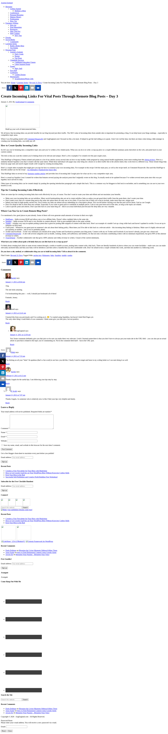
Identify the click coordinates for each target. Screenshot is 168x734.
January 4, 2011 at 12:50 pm (20, 335)
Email (4, 437)
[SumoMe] (38, 88)
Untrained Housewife (35, 139)
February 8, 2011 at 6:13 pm (15, 376)
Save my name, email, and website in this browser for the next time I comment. (32, 445)
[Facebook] (9, 88)
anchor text (37, 255)
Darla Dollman (10, 550)
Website (4, 441)
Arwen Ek (9, 555)
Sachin (13, 372)
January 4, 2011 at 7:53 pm (15, 356)
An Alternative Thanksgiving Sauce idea (41, 170)
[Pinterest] (21, 88)
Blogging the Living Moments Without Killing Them (38, 550)
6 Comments (29, 102)
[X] (15, 88)
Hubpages (46, 255)
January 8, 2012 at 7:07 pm (15, 395)
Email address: (6, 457)
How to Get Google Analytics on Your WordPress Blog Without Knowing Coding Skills (37, 473)
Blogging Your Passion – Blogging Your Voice (32, 555)
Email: (3, 727)
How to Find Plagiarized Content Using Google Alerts (36, 552)
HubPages (9, 219)
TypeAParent (10, 238)
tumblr (64, 255)
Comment (5, 428)
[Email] (32, 88)
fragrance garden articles (36, 174)
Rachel (13, 278)
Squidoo (8, 221)
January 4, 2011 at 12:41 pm (15, 313)
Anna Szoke (9, 552)
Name (4, 432)
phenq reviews (150, 160)
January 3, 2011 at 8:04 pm (15, 282)
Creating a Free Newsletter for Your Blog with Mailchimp (26, 471)
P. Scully (14, 391)
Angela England (7, 3)
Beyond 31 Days (17, 255)
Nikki (13, 352)
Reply (7, 301)
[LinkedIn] (26, 88)
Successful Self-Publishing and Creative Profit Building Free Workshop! (31, 477)
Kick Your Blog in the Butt (15, 475)
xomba (69, 255)
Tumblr (8, 223)
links (52, 255)
